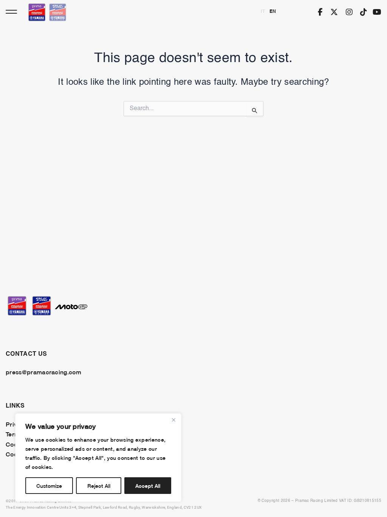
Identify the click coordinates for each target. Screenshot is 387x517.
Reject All (98, 485)
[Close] (173, 419)
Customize (49, 485)
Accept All (147, 485)
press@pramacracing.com (43, 371)
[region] (98, 457)
